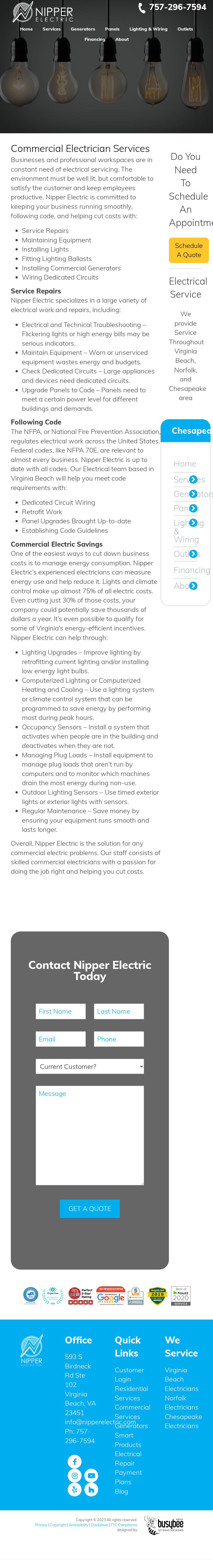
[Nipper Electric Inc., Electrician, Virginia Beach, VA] (31, 1394)
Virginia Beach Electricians (182, 1379)
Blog (121, 1491)
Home (26, 29)
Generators (83, 29)
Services (52, 29)
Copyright (58, 1525)
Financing (95, 39)
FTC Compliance (124, 1525)
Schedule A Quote (189, 250)
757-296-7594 (177, 7)
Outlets (185, 29)
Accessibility (78, 1525)
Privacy (41, 1525)
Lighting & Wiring (149, 29)
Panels (112, 29)
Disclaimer (99, 1525)
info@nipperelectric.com (100, 1422)
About (122, 39)
